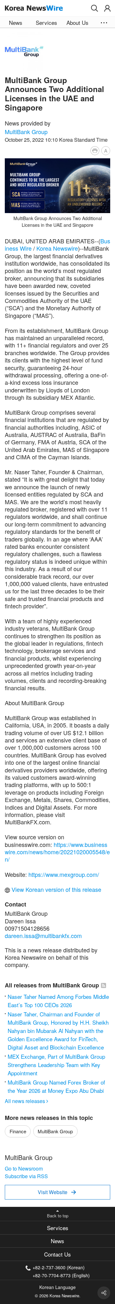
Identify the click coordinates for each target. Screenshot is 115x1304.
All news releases (26, 1101)
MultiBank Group (26, 131)
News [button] (15, 22)
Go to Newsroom (24, 1168)
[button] (94, 8)
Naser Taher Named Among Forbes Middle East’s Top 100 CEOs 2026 (58, 1000)
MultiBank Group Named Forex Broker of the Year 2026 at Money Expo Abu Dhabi (56, 1086)
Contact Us (57, 1254)
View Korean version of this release (55, 889)
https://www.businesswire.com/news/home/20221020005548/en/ (57, 851)
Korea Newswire (57, 248)
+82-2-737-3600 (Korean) (59, 1267)
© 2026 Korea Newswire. (57, 1296)
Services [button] (46, 22)
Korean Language (57, 1287)
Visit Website (57, 1192)
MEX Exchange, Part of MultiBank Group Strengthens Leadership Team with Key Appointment (56, 1064)
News (57, 1241)
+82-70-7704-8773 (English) (61, 1275)
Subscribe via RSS (26, 1176)
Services (57, 1228)
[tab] (57, 1227)
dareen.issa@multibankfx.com (43, 935)
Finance (18, 1131)
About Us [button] (77, 22)
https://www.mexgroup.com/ (63, 874)
